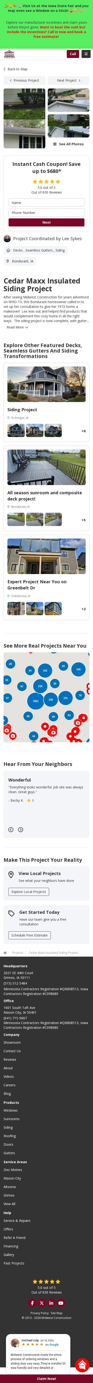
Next (46, 222)
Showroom (12, 1042)
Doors (8, 1144)
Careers (10, 1085)
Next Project (67, 80)
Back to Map (17, 69)
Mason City (12, 1178)
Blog (7, 1093)
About (8, 1068)
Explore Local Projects (28, 891)
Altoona (10, 1186)
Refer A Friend (15, 1237)
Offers (8, 1229)
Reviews (10, 1059)
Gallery (9, 1254)
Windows (11, 1110)
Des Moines (13, 1169)
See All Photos (71, 144)
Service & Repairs (17, 1220)
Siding (8, 1127)
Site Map (56, 1313)
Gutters (9, 1153)
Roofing (10, 1136)
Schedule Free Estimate (29, 935)
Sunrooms (12, 1119)
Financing (11, 1246)
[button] (13, 736)
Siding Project (22, 409)
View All (9, 1204)
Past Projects (14, 1263)
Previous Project (26, 80)
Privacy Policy (40, 1313)
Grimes (9, 1195)
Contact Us (12, 1051)
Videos (9, 1076)
